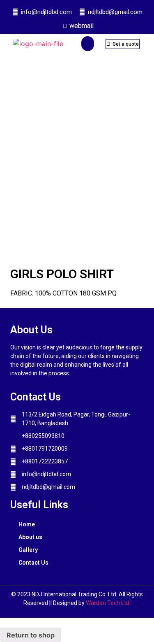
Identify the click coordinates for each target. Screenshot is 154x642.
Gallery (28, 550)
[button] (87, 43)
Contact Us (33, 562)
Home (26, 524)
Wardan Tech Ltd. (108, 603)
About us (30, 537)
